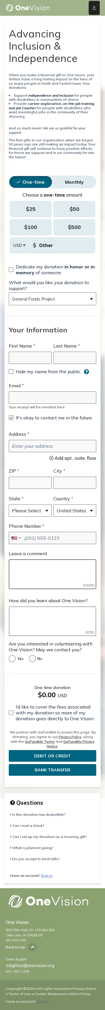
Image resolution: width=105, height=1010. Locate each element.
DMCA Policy (79, 994)
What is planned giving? (32, 848)
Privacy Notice (85, 988)
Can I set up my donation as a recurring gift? (49, 836)
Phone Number (25, 526)
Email (15, 385)
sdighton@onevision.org (30, 965)
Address (17, 434)
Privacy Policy (70, 737)
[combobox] (48, 299)
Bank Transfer (52, 770)
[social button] (94, 8)
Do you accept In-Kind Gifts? (36, 859)
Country (61, 498)
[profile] (76, 8)
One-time (33, 182)
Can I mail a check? (28, 825)
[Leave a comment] (52, 574)
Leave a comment (28, 553)
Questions (29, 802)
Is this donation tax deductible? (38, 814)
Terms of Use (19, 994)
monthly (74, 182)
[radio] (33, 182)
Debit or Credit (52, 756)
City (57, 471)
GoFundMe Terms (40, 741)
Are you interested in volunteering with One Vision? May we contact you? (50, 646)
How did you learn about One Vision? (48, 600)
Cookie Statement (50, 994)
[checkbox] (52, 269)
